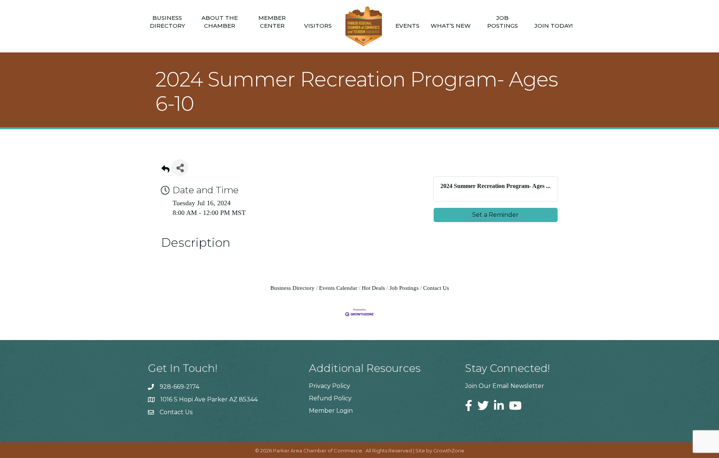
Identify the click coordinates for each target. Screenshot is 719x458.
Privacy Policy (329, 385)
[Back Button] (165, 170)
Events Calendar (338, 288)
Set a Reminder (495, 214)
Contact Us (436, 288)
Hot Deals (373, 288)
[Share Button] (180, 167)
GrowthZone (448, 451)
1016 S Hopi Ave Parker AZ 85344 (209, 399)
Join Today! (553, 25)
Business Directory (167, 21)
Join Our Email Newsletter (504, 385)
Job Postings (502, 21)
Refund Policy (330, 398)
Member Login (331, 410)
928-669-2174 (179, 386)
